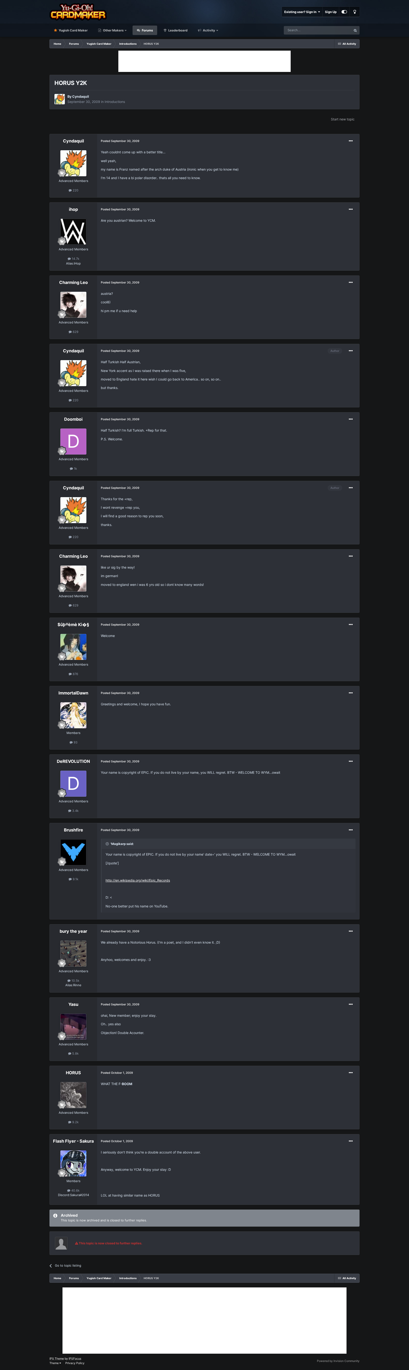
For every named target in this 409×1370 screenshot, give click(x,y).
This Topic (338, 30)
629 (75, 332)
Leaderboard (177, 30)
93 (75, 742)
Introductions (115, 102)
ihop (73, 209)
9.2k (75, 1122)
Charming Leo (73, 282)
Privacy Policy (74, 1363)
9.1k (75, 879)
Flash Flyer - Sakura (73, 1141)
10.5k (75, 980)
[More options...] (351, 141)
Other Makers (113, 30)
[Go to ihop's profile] (73, 232)
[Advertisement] (204, 61)
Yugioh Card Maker (73, 30)
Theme (54, 1363)
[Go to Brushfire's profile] (73, 852)
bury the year (73, 931)
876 (75, 674)
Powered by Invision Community (338, 1361)
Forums (147, 30)
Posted (120, 141)
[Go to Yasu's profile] (73, 1027)
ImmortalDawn (73, 692)
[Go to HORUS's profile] (73, 1095)
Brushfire (73, 829)
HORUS (73, 1072)
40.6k (75, 1190)
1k (75, 468)
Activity (208, 30)
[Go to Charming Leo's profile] (73, 305)
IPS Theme (56, 1358)
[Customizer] (344, 12)
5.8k (75, 1053)
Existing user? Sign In (301, 12)
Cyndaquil (80, 96)
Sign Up (331, 12)
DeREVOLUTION (73, 761)
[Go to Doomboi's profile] (73, 442)
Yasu (73, 1004)
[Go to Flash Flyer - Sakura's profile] (73, 1163)
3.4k (75, 811)
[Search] (355, 30)
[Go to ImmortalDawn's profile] (73, 715)
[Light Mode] (355, 12)
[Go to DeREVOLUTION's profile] (73, 784)
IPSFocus (75, 1358)
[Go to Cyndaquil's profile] (59, 99)
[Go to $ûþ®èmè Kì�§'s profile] (73, 647)
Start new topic (343, 119)
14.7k (75, 259)
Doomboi (73, 419)
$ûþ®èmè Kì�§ (73, 624)
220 (75, 190)
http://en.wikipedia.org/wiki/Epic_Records (138, 880)
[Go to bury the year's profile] (73, 954)
